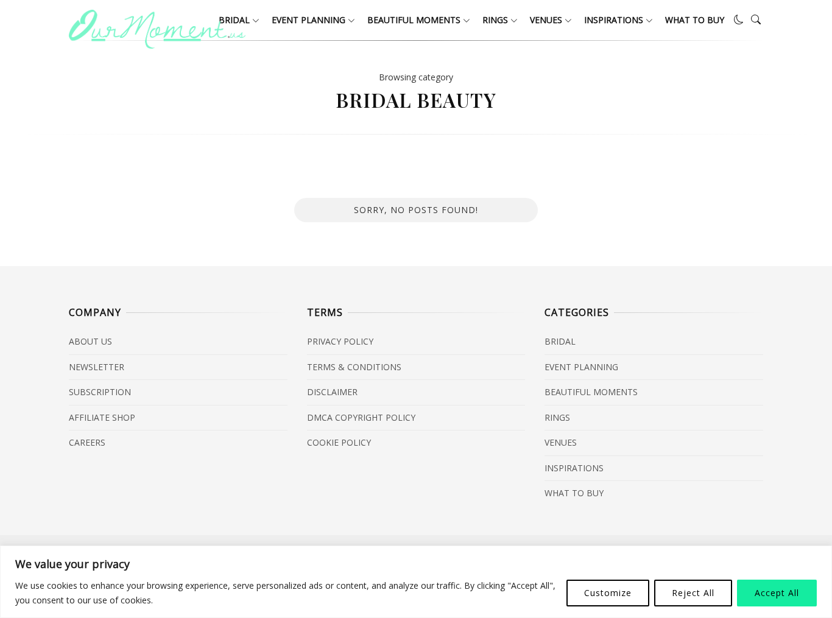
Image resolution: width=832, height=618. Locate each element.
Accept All (777, 593)
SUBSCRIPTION (100, 392)
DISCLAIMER (332, 392)
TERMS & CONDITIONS (354, 367)
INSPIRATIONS (613, 20)
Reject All (693, 593)
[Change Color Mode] (739, 19)
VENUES (546, 20)
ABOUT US (90, 341)
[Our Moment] (157, 45)
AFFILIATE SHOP (102, 417)
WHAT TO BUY (694, 20)
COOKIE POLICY (339, 442)
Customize (608, 593)
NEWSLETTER (96, 367)
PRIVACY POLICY (340, 341)
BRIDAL (560, 341)
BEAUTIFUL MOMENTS (413, 20)
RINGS (495, 20)
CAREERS (87, 442)
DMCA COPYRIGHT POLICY (361, 417)
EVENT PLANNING (308, 20)
